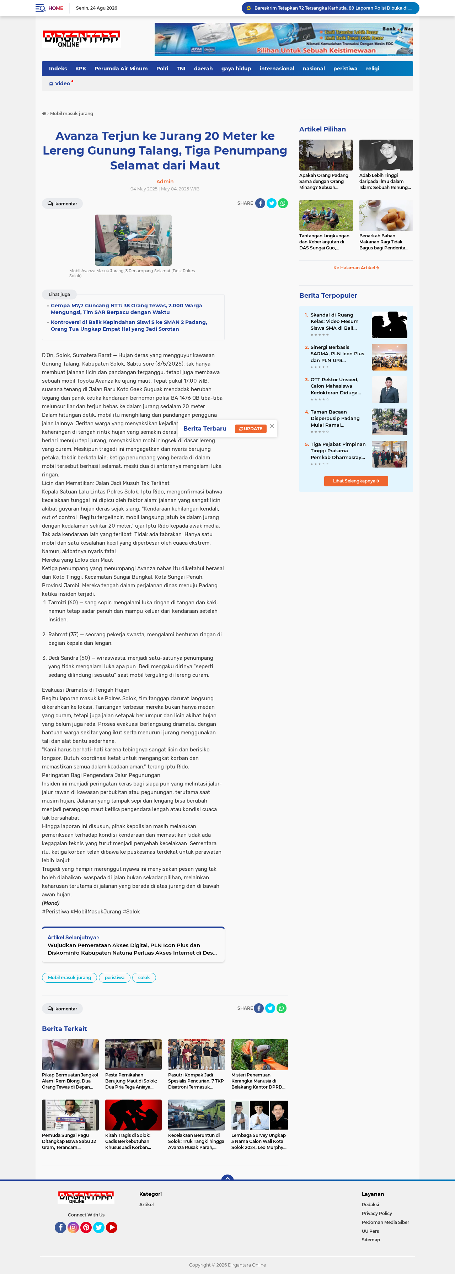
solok (144, 977)
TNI (181, 68)
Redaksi (370, 1204)
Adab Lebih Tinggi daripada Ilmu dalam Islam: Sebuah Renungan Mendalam (386, 181)
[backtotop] (227, 1181)
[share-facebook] (260, 203)
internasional (277, 68)
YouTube (116, 1236)
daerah (203, 68)
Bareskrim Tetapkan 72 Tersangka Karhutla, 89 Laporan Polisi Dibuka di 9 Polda (334, 8)
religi (372, 68)
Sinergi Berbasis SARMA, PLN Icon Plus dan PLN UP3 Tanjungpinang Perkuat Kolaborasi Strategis (337, 353)
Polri (162, 68)
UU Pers (370, 1231)
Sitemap (371, 1239)
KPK (80, 68)
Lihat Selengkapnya (354, 481)
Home (55, 8)
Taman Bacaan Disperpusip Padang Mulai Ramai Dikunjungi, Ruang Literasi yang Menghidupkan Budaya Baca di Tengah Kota (335, 418)
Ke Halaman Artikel (354, 267)
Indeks (58, 68)
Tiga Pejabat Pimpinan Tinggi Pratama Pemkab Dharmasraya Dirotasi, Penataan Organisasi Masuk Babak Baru (338, 450)
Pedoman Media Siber (385, 1222)
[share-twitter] (272, 203)
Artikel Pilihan (322, 129)
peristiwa (345, 68)
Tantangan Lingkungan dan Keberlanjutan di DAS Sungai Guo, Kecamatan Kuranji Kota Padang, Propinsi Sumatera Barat (325, 242)
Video (62, 83)
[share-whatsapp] (283, 203)
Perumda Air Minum (121, 68)
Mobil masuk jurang (69, 977)
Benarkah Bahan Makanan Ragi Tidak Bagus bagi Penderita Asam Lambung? (382, 242)
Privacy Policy (377, 1213)
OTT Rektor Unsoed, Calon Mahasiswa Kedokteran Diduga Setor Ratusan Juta (334, 386)
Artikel (146, 1204)
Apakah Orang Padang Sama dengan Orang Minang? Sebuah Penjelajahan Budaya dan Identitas (323, 181)
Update (252, 428)
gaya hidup (236, 68)
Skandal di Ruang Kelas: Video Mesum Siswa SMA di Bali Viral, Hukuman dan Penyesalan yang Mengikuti (335, 321)
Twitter (102, 1236)
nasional (314, 68)
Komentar (65, 203)
